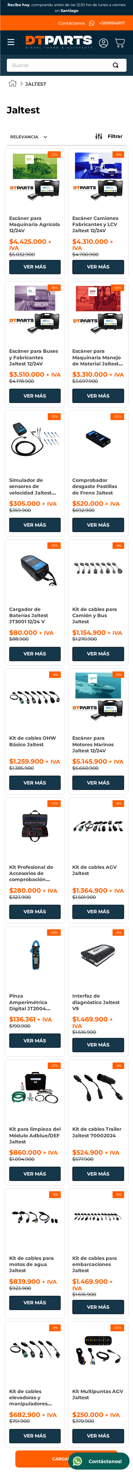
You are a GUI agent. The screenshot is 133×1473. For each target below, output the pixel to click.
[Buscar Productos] (117, 65)
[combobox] (67, 65)
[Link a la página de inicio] (12, 84)
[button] (108, 136)
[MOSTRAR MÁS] (66, 1459)
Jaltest (35, 84)
